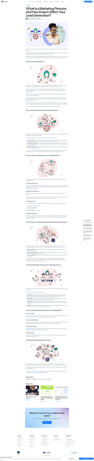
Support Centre (57, 437)
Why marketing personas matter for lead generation (87, 225)
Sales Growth (44, 441)
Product (32, 1)
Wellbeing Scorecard (45, 443)
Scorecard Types (38, 1)
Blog (67, 437)
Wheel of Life (44, 437)
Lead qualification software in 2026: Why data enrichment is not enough (61, 398)
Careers (67, 446)
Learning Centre (57, 439)
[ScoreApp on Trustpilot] (74, 452)
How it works (19, 437)
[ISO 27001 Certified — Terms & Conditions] (18, 452)
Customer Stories (69, 439)
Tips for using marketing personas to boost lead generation (87, 239)
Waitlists (31, 441)
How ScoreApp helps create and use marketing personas (87, 235)
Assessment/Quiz (32, 437)
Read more (28, 399)
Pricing (62, 1)
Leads (40, 379)
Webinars (31, 446)
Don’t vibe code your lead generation (31, 397)
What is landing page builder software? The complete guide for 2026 (46, 398)
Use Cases (45, 1)
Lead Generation (34, 379)
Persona (43, 379)
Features (18, 439)
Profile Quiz (31, 439)
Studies (32, 150)
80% (41, 99)
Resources (56, 1)
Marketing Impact (45, 439)
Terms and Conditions (70, 443)
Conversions (28, 379)
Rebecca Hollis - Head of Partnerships (34, 18)
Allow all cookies (86, 458)
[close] (92, 455)
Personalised (48, 379)
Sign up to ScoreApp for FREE (36, 372)
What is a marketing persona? (87, 222)
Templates (51, 1)
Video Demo (19, 441)
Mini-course (31, 443)
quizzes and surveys (39, 185)
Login (83, 1)
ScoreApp (59, 216)
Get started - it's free (88, 1)
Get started (46, 422)
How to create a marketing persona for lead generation (87, 228)
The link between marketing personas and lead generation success (87, 231)
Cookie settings (71, 458)
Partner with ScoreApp (70, 441)
